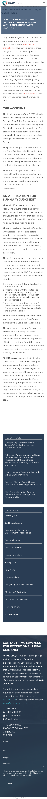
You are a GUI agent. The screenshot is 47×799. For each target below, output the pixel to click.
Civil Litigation (11, 515)
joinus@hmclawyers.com (15, 703)
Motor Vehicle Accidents (16, 599)
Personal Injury (12, 607)
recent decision (30, 93)
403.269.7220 (9, 700)
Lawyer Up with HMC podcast (19, 585)
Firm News (10, 570)
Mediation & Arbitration (16, 592)
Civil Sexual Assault (14, 523)
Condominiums (12, 540)
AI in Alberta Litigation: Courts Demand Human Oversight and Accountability (20, 494)
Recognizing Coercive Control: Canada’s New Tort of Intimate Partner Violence (19, 445)
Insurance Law (12, 577)
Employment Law (13, 555)
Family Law (10, 562)
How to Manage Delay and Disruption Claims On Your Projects (23, 473)
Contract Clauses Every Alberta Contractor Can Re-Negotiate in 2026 (23, 483)
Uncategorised (12, 614)
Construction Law (13, 547)
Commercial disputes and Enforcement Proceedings (18, 531)
